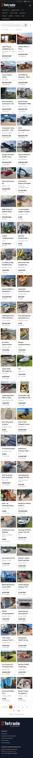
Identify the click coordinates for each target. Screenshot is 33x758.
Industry (17, 16)
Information (19, 1)
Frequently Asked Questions (8, 736)
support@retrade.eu (10, 751)
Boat (23, 16)
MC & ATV (5, 13)
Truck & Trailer (13, 13)
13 (13, 710)
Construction (5, 10)
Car (22, 10)
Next (19, 710)
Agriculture (22, 13)
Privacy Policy (5, 740)
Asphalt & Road (15, 10)
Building (11, 16)
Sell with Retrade (5, 742)
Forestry (4, 16)
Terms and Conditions (7, 738)
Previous (5, 707)
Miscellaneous (6, 18)
